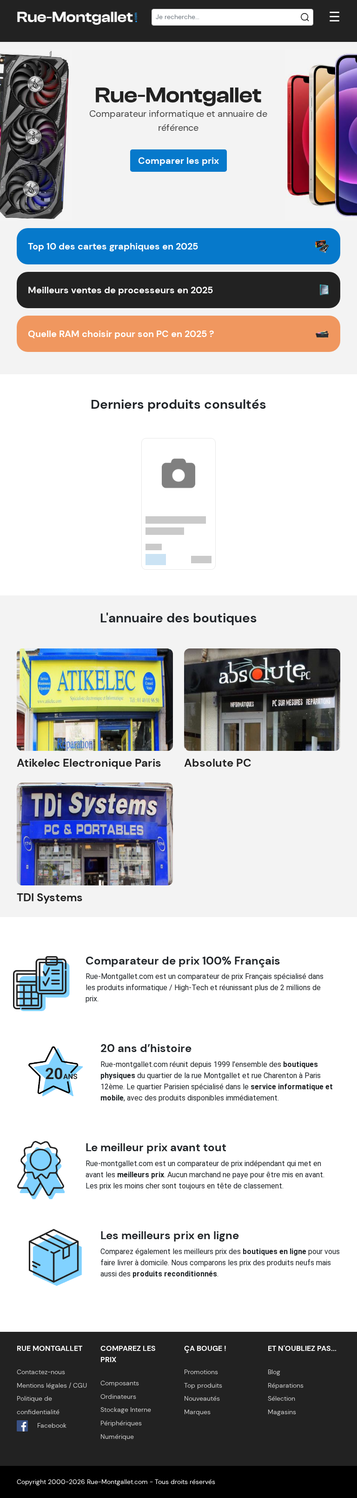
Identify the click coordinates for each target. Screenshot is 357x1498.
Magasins (282, 1412)
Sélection (281, 1398)
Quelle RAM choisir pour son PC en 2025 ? (121, 334)
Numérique (117, 1436)
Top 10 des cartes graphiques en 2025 (113, 246)
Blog (274, 1372)
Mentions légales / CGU (52, 1385)
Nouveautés (202, 1398)
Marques (197, 1412)
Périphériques (121, 1423)
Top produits (203, 1385)
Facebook (50, 1425)
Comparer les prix (178, 161)
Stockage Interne (125, 1409)
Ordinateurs (118, 1396)
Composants (119, 1383)
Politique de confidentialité (38, 1405)
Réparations (286, 1385)
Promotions (201, 1372)
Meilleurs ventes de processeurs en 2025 (120, 290)
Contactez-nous (41, 1372)
